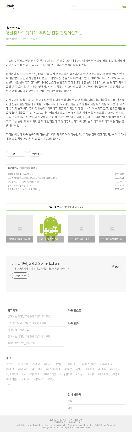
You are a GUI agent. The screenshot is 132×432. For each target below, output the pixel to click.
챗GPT (60, 364)
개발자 (116, 374)
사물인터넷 (66, 374)
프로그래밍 (50, 374)
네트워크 (103, 374)
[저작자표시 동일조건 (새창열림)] (45, 153)
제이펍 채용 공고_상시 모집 (21, 343)
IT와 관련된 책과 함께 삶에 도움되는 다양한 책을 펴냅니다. (40, 268)
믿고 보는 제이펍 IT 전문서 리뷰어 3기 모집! (29, 316)
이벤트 (10, 364)
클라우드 (23, 369)
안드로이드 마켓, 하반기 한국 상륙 (22, 189)
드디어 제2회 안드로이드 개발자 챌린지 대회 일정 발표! (31, 178)
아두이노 (73, 364)
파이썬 (90, 369)
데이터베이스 (108, 364)
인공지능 (23, 364)
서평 (91, 374)
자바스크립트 (89, 364)
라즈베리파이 (54, 369)
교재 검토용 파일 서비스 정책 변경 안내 (27, 323)
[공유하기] (19, 153)
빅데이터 (39, 379)
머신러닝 (37, 369)
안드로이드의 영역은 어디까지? (21, 185)
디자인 (69, 369)
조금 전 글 (56, 61)
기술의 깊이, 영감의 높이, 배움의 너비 (36, 264)
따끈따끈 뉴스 (14, 168)
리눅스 (81, 374)
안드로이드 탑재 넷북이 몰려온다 (22, 181)
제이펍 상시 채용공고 (18, 329)
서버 (80, 369)
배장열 (48, 364)
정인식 (52, 379)
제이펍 (10, 369)
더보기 (8, 384)
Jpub (27, 379)
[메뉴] (124, 6)
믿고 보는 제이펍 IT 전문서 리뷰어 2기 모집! (29, 336)
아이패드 (35, 374)
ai (25, 374)
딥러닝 (36, 364)
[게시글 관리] (23, 153)
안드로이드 (12, 374)
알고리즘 (115, 369)
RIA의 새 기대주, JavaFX (18, 174)
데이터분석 (12, 379)
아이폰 (102, 369)
